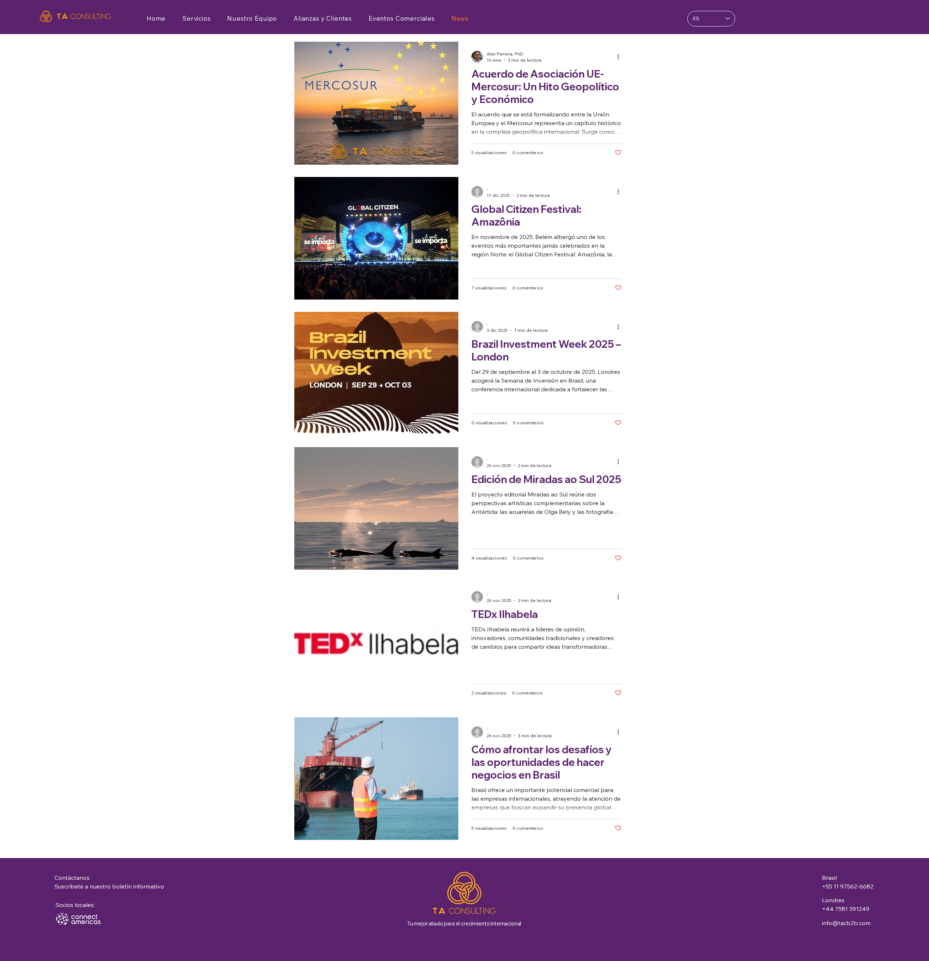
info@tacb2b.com (846, 923)
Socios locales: (75, 904)
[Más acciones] (620, 56)
